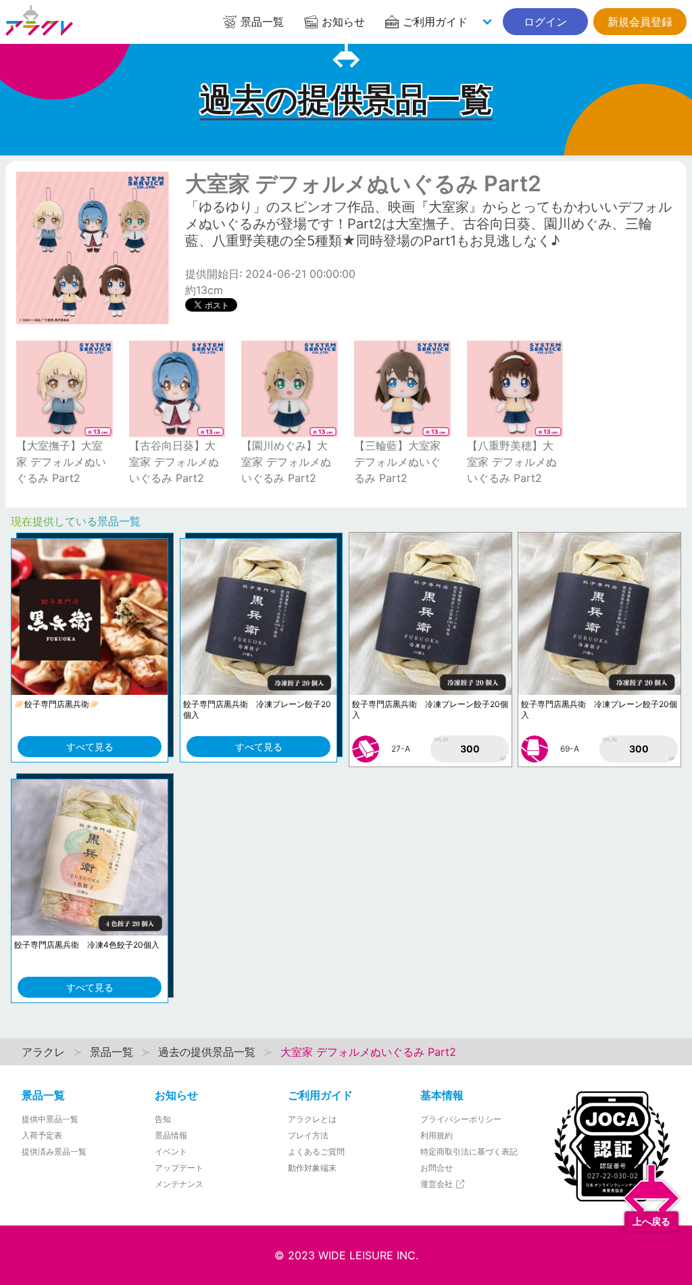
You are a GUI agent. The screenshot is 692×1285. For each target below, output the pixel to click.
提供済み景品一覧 (54, 1151)
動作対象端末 (312, 1168)
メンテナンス (179, 1184)
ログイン (545, 21)
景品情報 (171, 1135)
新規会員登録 (640, 21)
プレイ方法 (308, 1135)
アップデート (179, 1168)
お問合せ (436, 1168)
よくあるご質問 (316, 1151)
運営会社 (437, 1184)
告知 (163, 1119)
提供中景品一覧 (50, 1119)
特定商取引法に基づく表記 (469, 1151)
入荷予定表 (42, 1135)
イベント (171, 1151)
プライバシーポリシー (460, 1119)
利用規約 (436, 1135)
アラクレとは (312, 1119)
